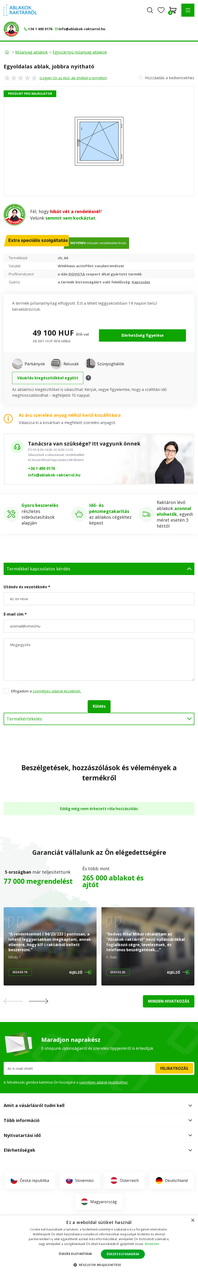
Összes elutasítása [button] (75, 1254)
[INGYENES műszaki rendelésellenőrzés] (11, 29)
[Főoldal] (7, 52)
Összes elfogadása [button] (122, 1254)
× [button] (192, 1220)
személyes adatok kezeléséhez (103, 1082)
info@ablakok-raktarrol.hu (54, 475)
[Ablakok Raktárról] (20, 10)
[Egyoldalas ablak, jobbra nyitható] (99, 141)
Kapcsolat (141, 282)
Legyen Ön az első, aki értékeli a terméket (73, 78)
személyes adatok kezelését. (57, 691)
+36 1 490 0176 (41, 468)
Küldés (99, 706)
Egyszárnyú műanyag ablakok (80, 52)
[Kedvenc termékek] (161, 10)
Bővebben (152, 1244)
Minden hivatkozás (168, 1001)
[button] (187, 10)
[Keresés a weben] (150, 10)
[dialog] (99, 1244)
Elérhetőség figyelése (142, 335)
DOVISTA (77, 274)
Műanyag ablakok (31, 52)
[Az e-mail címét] (99, 1068)
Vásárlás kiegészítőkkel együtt (47, 378)
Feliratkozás (174, 1068)
